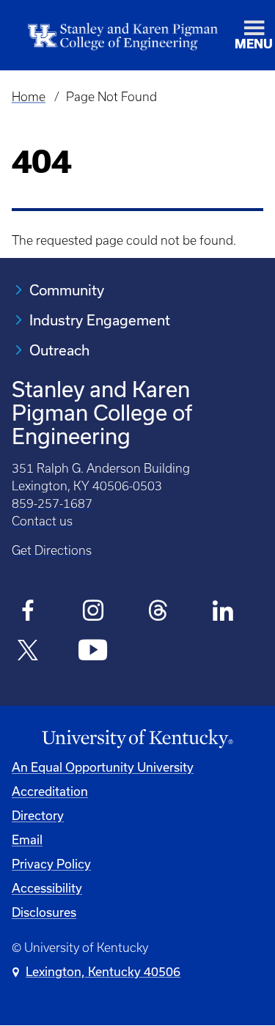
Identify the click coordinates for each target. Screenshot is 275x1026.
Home (28, 96)
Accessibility (47, 888)
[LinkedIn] (223, 612)
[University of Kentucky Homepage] (137, 739)
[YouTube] (93, 652)
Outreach (59, 350)
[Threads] (158, 612)
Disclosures (44, 912)
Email (27, 839)
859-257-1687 (52, 503)
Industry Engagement (99, 319)
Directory (38, 815)
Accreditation (50, 791)
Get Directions (52, 550)
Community (66, 289)
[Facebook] (28, 612)
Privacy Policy (51, 864)
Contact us (42, 521)
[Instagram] (93, 612)
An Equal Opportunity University (103, 767)
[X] (28, 652)
